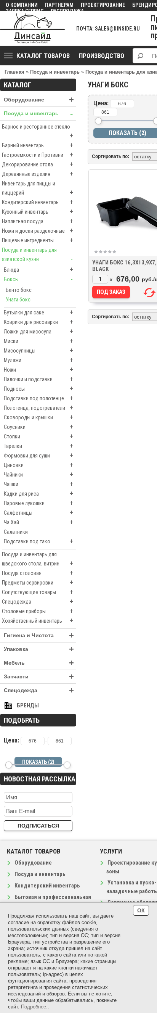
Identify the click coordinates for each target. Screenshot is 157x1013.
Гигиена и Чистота (39, 635)
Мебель (39, 663)
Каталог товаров (43, 56)
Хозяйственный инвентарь (37, 621)
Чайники (38, 474)
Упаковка (39, 649)
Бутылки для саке (38, 312)
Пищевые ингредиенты (37, 240)
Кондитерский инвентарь (37, 202)
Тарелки (38, 446)
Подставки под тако (38, 541)
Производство (101, 56)
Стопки (38, 436)
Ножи (38, 370)
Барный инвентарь (37, 145)
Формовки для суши (38, 455)
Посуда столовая (37, 573)
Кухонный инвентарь (37, 212)
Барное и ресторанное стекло (37, 132)
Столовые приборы (37, 611)
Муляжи (38, 360)
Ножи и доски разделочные (37, 231)
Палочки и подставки (38, 379)
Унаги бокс (18, 299)
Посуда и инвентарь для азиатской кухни (37, 255)
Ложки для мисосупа (38, 331)
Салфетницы (38, 513)
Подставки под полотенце (38, 398)
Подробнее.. (35, 1007)
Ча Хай (38, 522)
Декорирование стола (37, 164)
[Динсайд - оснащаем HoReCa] (32, 28)
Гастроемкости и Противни (37, 155)
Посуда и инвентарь (38, 113)
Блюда (38, 270)
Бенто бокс (19, 290)
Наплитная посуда (37, 221)
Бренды (28, 705)
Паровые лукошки (38, 503)
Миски (38, 341)
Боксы (38, 279)
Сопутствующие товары (37, 592)
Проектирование (103, 5)
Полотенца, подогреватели (38, 408)
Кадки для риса (38, 494)
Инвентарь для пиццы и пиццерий (37, 188)
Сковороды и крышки (38, 417)
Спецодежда (37, 601)
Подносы (38, 389)
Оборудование (39, 100)
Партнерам (59, 5)
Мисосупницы (38, 350)
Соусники (38, 427)
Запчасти (39, 676)
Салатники (16, 532)
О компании (22, 5)
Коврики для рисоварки (38, 322)
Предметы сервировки (37, 582)
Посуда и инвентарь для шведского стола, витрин (37, 559)
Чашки (38, 484)
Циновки (38, 465)
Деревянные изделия (37, 174)
